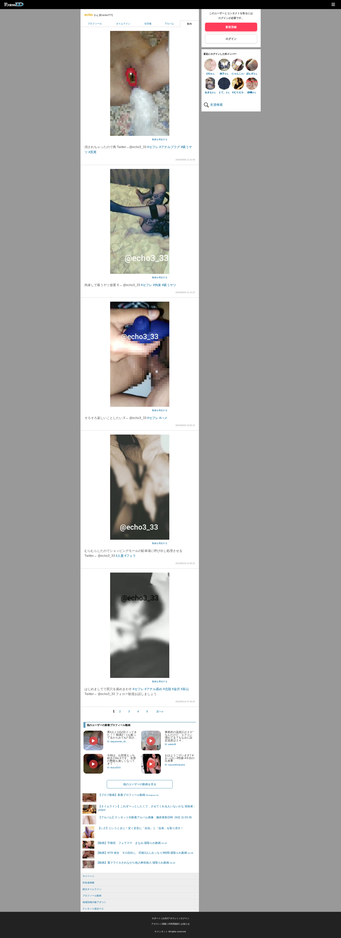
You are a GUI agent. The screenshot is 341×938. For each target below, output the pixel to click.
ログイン (231, 38)
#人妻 (120, 555)
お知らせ (185, 924)
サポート (156, 918)
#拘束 (157, 285)
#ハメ (163, 418)
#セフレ (152, 147)
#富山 (185, 689)
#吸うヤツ (169, 285)
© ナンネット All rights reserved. (170, 931)
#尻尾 (92, 152)
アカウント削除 (159, 924)
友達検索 (216, 104)
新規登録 (231, 27)
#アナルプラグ (169, 147)
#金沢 (176, 689)
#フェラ (130, 555)
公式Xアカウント (170, 918)
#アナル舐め (153, 689)
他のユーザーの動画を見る (139, 784)
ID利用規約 (173, 924)
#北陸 (167, 689)
